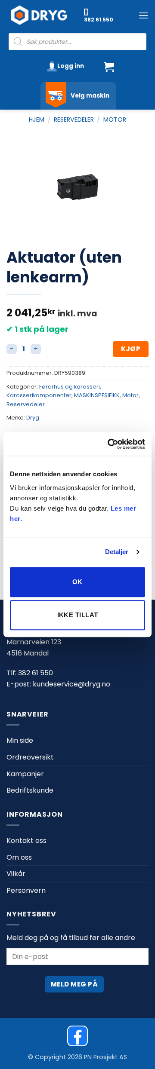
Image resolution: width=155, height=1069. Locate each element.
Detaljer (117, 551)
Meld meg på (74, 984)
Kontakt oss (26, 840)
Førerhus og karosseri (69, 386)
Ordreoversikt (30, 757)
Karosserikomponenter (38, 395)
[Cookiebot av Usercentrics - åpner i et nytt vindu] (109, 444)
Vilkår (15, 874)
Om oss (19, 857)
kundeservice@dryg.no (71, 684)
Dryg (32, 417)
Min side (19, 740)
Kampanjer (25, 774)
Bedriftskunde (29, 790)
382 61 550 (98, 19)
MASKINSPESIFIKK (97, 395)
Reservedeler (74, 119)
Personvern (26, 890)
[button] (143, 15)
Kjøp (131, 348)
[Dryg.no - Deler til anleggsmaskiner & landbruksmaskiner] (43, 15)
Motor (114, 119)
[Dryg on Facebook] (77, 1036)
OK (77, 581)
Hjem (36, 119)
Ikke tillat (77, 615)
